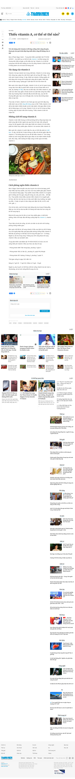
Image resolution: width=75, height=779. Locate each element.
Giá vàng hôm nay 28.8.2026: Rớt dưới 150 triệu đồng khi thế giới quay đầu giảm (68, 470)
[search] (14, 13)
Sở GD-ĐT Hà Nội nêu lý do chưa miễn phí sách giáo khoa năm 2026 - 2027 (61, 602)
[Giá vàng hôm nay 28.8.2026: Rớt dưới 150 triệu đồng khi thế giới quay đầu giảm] (56, 470)
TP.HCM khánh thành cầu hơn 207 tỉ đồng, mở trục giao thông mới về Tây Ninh (61, 427)
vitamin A (35, 59)
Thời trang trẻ (68, 19)
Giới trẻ (28, 19)
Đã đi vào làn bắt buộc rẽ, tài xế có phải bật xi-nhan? (61, 708)
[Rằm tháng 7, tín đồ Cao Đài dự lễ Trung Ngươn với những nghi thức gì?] (56, 496)
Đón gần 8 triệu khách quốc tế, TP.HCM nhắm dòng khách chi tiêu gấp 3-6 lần (61, 529)
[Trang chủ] (1, 19)
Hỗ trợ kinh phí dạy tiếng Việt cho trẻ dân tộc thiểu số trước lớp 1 (61, 608)
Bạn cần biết (26, 8)
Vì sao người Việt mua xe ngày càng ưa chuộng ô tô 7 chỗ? (60, 703)
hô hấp (21, 89)
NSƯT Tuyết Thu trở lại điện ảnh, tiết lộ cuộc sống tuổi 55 (68, 546)
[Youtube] (66, 8)
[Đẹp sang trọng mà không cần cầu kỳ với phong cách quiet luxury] (56, 721)
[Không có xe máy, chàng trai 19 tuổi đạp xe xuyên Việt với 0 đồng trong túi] (56, 569)
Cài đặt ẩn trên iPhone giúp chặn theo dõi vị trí (61, 683)
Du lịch (36, 19)
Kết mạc (14, 323)
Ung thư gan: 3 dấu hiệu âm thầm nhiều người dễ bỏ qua (68, 645)
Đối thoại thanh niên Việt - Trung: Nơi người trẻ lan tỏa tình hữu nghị (61, 577)
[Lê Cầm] (10, 39)
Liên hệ (37, 8)
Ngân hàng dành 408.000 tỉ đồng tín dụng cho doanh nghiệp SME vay (61, 483)
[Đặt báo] (67, 13)
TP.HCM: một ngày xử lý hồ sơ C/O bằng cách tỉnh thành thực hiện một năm (61, 478)
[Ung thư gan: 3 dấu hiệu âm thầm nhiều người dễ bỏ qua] (56, 646)
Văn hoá (35, 747)
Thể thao (48, 19)
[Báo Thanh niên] (6, 758)
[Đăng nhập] (72, 13)
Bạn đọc (66, 745)
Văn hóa (40, 19)
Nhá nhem (46, 323)
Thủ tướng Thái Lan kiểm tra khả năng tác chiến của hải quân (60, 452)
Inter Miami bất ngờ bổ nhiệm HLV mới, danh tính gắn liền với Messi (61, 628)
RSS (35, 758)
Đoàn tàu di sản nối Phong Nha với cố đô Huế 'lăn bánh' (68, 520)
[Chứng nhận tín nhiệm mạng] (59, 772)
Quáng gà (41, 323)
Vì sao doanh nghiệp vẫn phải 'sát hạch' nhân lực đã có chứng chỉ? (68, 594)
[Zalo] (73, 8)
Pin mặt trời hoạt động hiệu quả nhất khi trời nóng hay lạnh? (61, 679)
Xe (56, 19)
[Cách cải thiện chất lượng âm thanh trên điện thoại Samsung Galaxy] (56, 671)
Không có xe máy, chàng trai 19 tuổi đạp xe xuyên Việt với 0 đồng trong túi (68, 569)
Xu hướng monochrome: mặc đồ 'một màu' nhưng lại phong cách (60, 734)
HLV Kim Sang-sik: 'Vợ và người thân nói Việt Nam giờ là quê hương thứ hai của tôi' (68, 620)
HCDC (10, 323)
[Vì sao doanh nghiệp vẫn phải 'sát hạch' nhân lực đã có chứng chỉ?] (56, 595)
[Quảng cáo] (63, 13)
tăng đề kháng (26, 104)
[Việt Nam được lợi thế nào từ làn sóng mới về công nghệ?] (56, 445)
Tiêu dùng (63, 19)
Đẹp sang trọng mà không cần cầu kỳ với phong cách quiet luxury (68, 720)
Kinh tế (15, 19)
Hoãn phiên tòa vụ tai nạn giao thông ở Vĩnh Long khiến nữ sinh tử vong (68, 419)
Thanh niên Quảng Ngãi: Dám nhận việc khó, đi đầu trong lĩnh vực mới (62, 582)
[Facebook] (68, 8)
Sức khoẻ (19, 747)
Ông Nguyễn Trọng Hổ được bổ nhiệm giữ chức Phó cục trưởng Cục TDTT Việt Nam (62, 633)
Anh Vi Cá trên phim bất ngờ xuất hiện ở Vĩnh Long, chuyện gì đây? (61, 509)
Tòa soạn (40, 758)
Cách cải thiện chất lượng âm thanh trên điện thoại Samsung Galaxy (68, 671)
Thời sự (8, 19)
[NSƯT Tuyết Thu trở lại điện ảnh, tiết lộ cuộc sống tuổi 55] (56, 547)
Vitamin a (20, 323)
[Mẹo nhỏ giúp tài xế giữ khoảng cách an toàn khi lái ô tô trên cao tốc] (56, 695)
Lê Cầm (14, 38)
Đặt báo (23, 758)
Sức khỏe (24, 19)
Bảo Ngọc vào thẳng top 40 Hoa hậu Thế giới (61, 554)
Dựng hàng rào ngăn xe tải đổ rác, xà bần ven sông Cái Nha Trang (61, 503)
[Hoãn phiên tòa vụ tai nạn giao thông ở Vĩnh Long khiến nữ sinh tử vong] (56, 420)
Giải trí (44, 19)
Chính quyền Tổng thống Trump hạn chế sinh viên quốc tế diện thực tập (61, 458)
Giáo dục (33, 19)
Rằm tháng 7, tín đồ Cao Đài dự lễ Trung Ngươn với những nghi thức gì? (68, 495)
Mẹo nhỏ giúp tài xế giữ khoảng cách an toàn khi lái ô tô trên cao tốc (68, 695)
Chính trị (4, 19)
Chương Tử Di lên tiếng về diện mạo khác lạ (61, 558)
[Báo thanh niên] (37, 14)
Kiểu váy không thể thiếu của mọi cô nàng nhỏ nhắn (61, 728)
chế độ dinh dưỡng (27, 323)
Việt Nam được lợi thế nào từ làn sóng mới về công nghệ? (68, 444)
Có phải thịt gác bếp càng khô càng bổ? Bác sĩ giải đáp (61, 653)
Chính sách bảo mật (48, 758)
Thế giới (12, 19)
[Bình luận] (2, 42)
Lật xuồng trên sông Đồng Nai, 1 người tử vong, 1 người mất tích (62, 432)
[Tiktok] (71, 8)
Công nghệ (53, 19)
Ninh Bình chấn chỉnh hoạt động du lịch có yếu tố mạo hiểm (61, 534)
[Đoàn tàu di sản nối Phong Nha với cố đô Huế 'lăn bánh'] (56, 521)
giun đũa (35, 323)
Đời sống (20, 19)
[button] (3, 32)
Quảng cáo (29, 758)
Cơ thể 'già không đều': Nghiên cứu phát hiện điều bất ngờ (61, 659)
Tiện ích (32, 8)
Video (59, 19)
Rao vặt (66, 747)
